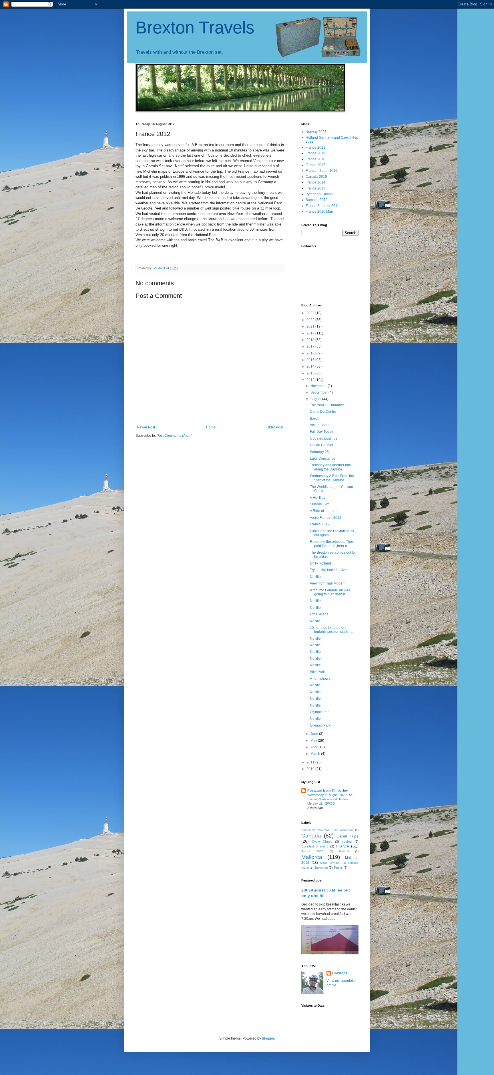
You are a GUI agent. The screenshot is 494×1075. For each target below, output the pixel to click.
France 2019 (315, 153)
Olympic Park (320, 725)
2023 (310, 313)
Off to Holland (320, 563)
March (315, 754)
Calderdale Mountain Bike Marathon (327, 829)
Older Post (274, 427)
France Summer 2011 (322, 206)
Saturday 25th (321, 452)
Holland (344, 851)
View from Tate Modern (328, 583)
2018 (310, 340)
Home (211, 427)
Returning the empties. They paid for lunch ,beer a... (332, 544)
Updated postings (323, 438)
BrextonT (339, 973)
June (314, 734)
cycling (347, 841)
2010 (310, 769)
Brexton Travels (195, 27)
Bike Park (317, 672)
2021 (310, 326)
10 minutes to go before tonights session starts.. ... (332, 630)
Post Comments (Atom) (174, 436)
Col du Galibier (321, 445)
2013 (310, 373)
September (319, 392)
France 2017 (315, 165)
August (316, 399)
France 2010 (312, 851)
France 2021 (315, 147)
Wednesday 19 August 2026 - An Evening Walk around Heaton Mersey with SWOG (329, 799)
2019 (310, 333)
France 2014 (315, 182)
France (342, 846)
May (314, 741)
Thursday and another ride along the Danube (330, 467)
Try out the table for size (328, 570)
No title (315, 577)
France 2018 (315, 159)
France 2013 (315, 188)
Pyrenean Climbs (319, 194)
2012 (310, 380)
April (314, 747)
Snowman (321, 867)
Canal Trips (347, 836)
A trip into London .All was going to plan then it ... (330, 592)
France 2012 (320, 524)
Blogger (268, 1038)
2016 (310, 353)
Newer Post (146, 427)
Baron (314, 418)
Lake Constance (322, 458)
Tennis (338, 867)
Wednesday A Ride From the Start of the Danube (332, 478)
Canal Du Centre (323, 412)
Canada (311, 836)
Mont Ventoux (330, 862)
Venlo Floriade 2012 (325, 518)
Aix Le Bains (319, 425)
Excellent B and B (314, 846)
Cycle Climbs (322, 841)
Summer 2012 (317, 200)
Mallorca (311, 857)
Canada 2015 (316, 177)
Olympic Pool (320, 712)
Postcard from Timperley (327, 791)
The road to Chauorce (327, 405)
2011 (310, 762)
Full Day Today (321, 432)
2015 (310, 360)
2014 (310, 366)
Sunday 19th (320, 504)
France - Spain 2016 (321, 171)
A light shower (321, 679)
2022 (310, 320)
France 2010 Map (319, 212)
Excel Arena (319, 614)
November (319, 386)
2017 (310, 346)
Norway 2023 (316, 132)
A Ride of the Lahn (324, 511)
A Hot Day (317, 498)
